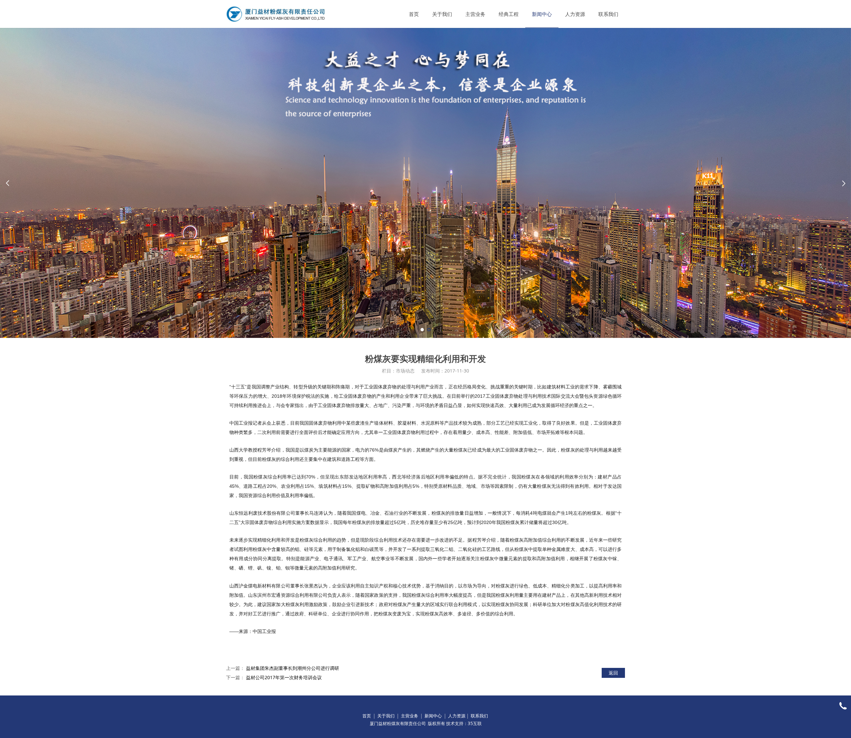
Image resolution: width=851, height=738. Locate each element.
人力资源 (575, 14)
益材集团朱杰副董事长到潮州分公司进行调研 (292, 668)
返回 (613, 673)
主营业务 (475, 14)
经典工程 (509, 14)
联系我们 (608, 14)
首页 (414, 14)
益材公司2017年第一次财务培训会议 (284, 677)
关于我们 (442, 14)
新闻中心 (542, 14)
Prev (7, 183)
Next (843, 183)
